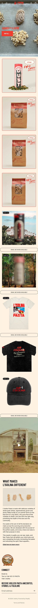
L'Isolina (15, 598)
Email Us (4, 574)
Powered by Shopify (24, 598)
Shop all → (7, 33)
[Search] (6, 3)
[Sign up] (34, 591)
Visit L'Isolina (6, 578)
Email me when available (19, 249)
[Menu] (2, 3)
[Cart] (35, 3)
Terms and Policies (19, 603)
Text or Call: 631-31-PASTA (11, 576)
